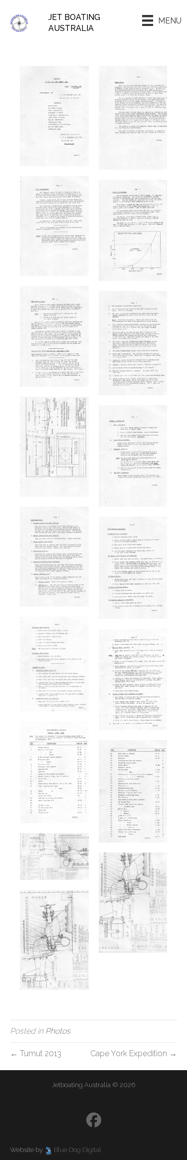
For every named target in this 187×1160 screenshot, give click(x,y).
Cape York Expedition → (133, 1053)
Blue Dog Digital (77, 1150)
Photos (57, 1031)
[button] (94, 1120)
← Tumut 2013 (35, 1053)
